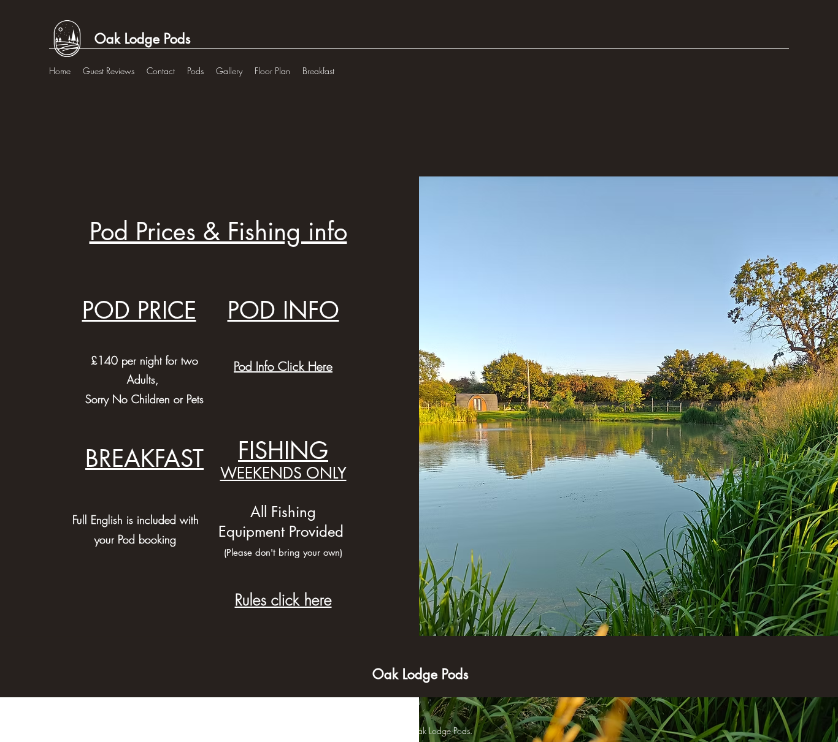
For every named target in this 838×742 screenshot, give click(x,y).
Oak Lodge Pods (142, 38)
